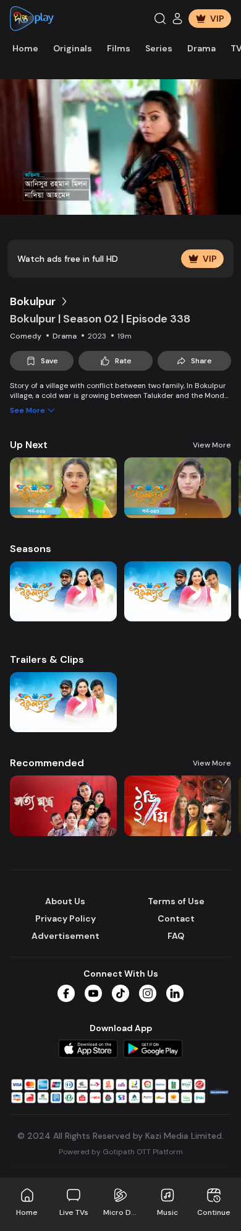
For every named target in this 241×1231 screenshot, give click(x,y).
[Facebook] (66, 993)
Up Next (29, 444)
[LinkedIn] (175, 993)
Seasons (30, 548)
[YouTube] (93, 993)
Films (118, 48)
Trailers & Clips (47, 659)
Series (158, 48)
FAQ (175, 935)
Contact (176, 918)
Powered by (121, 1152)
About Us (65, 901)
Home (25, 48)
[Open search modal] (160, 18)
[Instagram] (147, 993)
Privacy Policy (65, 918)
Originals (72, 48)
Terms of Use (176, 901)
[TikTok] (120, 993)
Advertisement (65, 935)
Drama (201, 48)
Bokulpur (33, 301)
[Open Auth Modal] (177, 18)
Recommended (47, 762)
